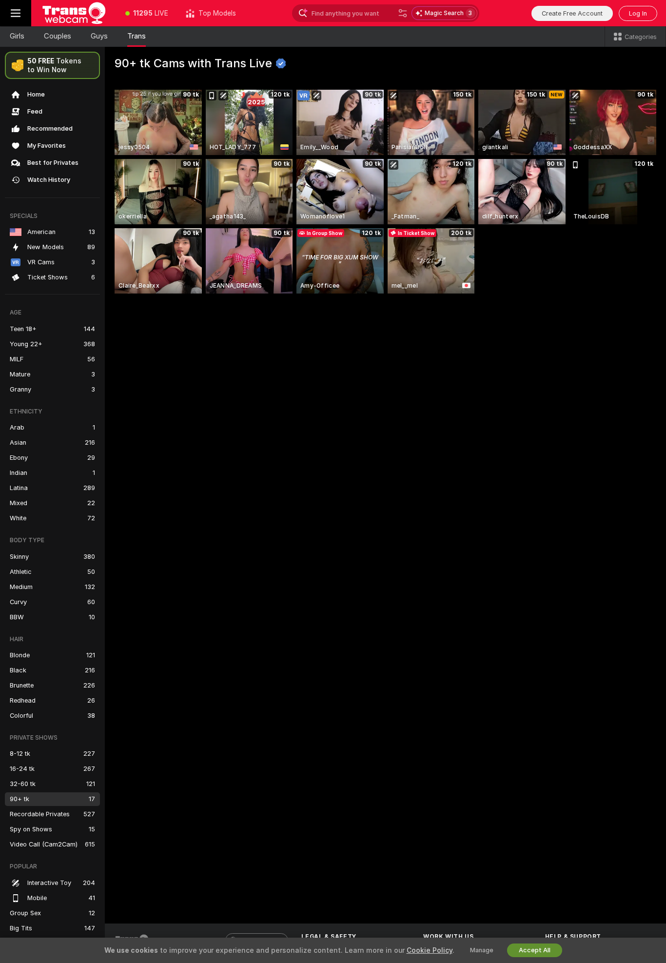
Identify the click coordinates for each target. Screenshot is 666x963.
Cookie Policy (429, 950)
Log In (638, 13)
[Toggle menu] (15, 13)
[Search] (403, 13)
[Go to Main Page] (74, 13)
